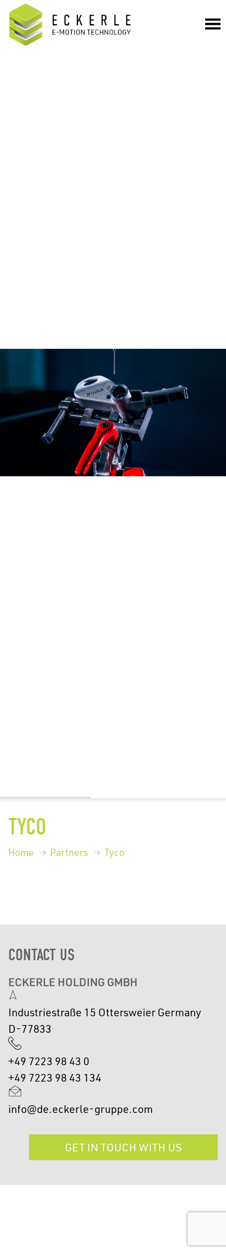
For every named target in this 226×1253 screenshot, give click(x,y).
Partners (69, 852)
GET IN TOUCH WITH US (123, 1147)
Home (21, 852)
